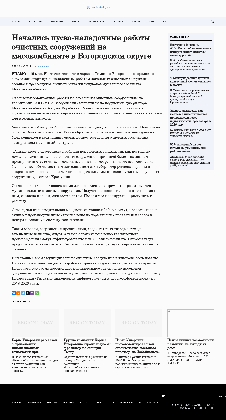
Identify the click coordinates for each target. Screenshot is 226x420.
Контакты (152, 402)
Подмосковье (96, 21)
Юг (164, 21)
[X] (28, 293)
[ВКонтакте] (14, 293)
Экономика (36, 21)
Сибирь (136, 21)
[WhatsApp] (37, 293)
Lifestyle (52, 402)
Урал (151, 21)
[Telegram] (23, 293)
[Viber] (32, 293)
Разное (75, 21)
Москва (16, 21)
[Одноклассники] (18, 293)
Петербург (118, 21)
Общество (57, 21)
